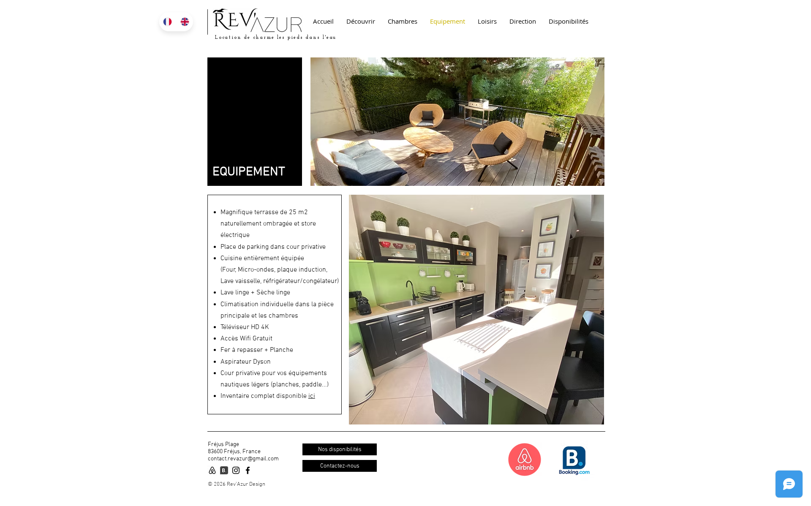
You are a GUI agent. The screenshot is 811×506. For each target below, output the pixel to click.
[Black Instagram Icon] (236, 470)
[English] (184, 21)
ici (311, 396)
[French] (167, 21)
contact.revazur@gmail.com (243, 458)
